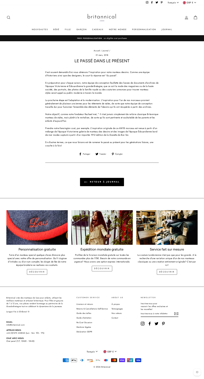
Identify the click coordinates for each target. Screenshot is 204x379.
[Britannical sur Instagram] (143, 323)
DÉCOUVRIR (102, 268)
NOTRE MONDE (118, 29)
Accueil (97, 50)
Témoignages (117, 308)
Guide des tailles (83, 313)
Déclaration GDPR (84, 331)
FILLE (68, 29)
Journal (106, 50)
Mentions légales (83, 327)
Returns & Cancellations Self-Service (92, 308)
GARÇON (81, 29)
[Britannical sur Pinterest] (163, 323)
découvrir (37, 271)
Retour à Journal (104, 181)
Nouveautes (40, 29)
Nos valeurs (117, 313)
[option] (102, 38)
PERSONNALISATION (144, 29)
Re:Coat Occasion (84, 322)
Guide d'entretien (83, 317)
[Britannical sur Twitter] (156, 323)
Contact (115, 317)
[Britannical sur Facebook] (150, 323)
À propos (116, 304)
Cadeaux (97, 29)
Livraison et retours (84, 304)
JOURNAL (167, 29)
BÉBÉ (56, 29)
